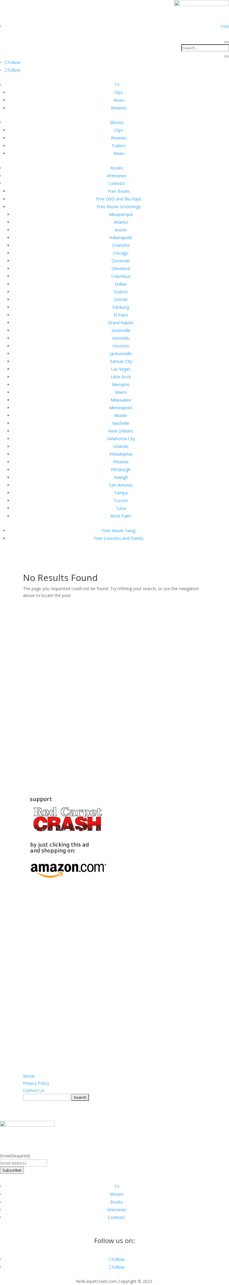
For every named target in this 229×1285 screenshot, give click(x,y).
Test (224, 26)
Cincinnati (121, 261)
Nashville (120, 423)
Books (116, 168)
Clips (118, 92)
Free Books (119, 191)
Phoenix (121, 462)
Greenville (121, 330)
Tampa (121, 493)
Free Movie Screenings (119, 206)
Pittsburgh (121, 469)
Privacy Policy (36, 1083)
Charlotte (121, 245)
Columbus (121, 276)
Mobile (120, 415)
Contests (116, 183)
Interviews (116, 175)
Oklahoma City (121, 438)
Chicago (121, 253)
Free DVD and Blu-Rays (118, 199)
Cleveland (121, 268)
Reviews (119, 108)
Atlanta (121, 222)
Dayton (121, 291)
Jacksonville (121, 353)
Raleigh (121, 477)
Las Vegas (121, 369)
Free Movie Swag (118, 530)
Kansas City (121, 361)
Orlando (121, 446)
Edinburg (120, 307)
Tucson (121, 500)
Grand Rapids (121, 322)
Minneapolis (120, 407)
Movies (117, 122)
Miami (121, 392)
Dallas (121, 284)
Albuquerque (121, 214)
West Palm (120, 516)
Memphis (121, 384)
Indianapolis (120, 237)
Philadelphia (120, 454)
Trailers (119, 145)
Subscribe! (11, 1170)
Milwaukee (121, 400)
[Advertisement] (114, 688)
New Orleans (120, 431)
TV (116, 84)
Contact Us (33, 1090)
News (118, 100)
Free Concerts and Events (118, 538)
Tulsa (121, 508)
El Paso (121, 315)
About (29, 1076)
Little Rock (121, 377)
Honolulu (120, 338)
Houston (120, 346)
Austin (121, 230)
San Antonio (121, 485)
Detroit (121, 299)
